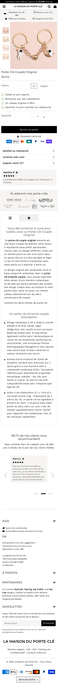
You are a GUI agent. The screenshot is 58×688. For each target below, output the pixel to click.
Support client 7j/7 (13, 163)
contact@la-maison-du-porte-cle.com (24, 531)
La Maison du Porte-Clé (26, 661)
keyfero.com (33, 592)
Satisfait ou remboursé (15, 150)
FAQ (4, 536)
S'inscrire (48, 623)
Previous (14, 45)
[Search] (49, 6)
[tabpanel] (6, 30)
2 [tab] (43, 493)
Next (53, 45)
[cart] (55, 6)
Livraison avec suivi (14, 157)
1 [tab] (36, 493)
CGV (28, 649)
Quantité (6, 115)
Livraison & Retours (36, 652)
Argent (44, 86)
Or (34, 86)
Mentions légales (16, 649)
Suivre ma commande (16, 528)
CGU (34, 649)
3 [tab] (50, 493)
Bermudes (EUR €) (27, 679)
